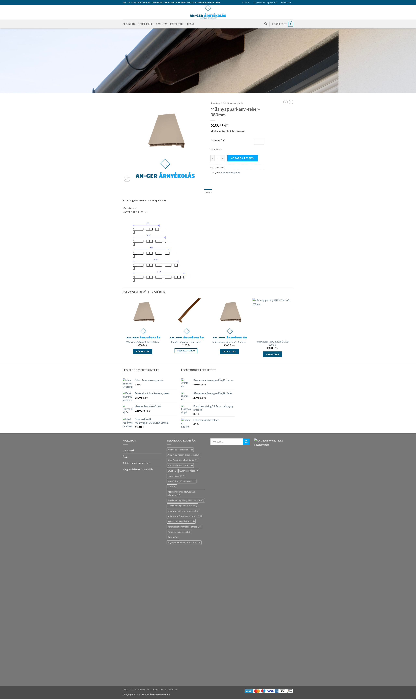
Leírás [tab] (208, 192)
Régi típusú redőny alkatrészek (184, 542)
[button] (282, 24)
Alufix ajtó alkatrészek (180, 449)
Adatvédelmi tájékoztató (136, 462)
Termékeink (145, 24)
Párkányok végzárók (233, 103)
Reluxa (173, 537)
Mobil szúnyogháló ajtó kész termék (186, 500)
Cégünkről (129, 24)
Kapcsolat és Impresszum (265, 2)
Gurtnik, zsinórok (188, 470)
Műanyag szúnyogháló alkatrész (185, 516)
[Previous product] (291, 102)
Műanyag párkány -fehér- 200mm (143, 342)
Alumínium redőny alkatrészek (184, 455)
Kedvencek (286, 2)
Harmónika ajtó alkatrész (181, 481)
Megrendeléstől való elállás (138, 469)
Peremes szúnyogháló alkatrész (184, 526)
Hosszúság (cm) (217, 140)
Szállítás (246, 2)
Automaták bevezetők (180, 465)
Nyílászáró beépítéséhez (181, 521)
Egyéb (172, 470)
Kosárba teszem (242, 158)
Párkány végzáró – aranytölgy (186, 342)
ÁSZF (126, 456)
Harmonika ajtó (176, 476)
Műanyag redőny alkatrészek (183, 511)
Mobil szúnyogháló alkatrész (182, 505)
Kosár (191, 24)
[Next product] (285, 102)
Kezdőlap (215, 103)
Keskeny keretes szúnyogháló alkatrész (181, 493)
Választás (142, 351)
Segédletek (176, 24)
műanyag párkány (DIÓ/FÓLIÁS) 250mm (272, 343)
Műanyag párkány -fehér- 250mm (229, 342)
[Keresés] (265, 24)
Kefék (172, 486)
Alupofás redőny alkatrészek (182, 460)
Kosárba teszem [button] (186, 351)
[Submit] (246, 441)
